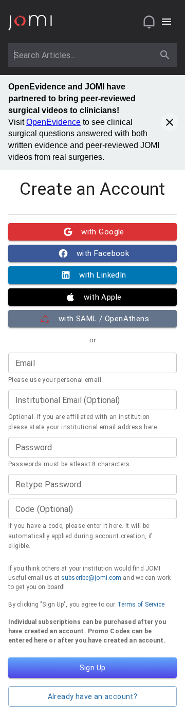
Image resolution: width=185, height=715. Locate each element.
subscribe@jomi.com (91, 577)
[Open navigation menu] (166, 21)
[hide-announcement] (169, 122)
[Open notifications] (149, 21)
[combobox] (83, 55)
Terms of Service (141, 604)
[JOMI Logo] (30, 21)
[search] (165, 55)
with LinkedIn (102, 275)
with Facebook (103, 253)
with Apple (102, 297)
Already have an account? (93, 696)
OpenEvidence (53, 122)
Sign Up (93, 668)
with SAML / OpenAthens (104, 318)
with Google (102, 231)
